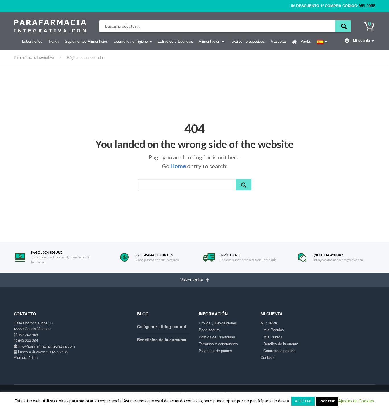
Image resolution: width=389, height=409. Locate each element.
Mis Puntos (272, 337)
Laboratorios (32, 41)
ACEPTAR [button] (303, 401)
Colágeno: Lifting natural (161, 326)
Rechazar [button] (327, 401)
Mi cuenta (361, 40)
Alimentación (209, 41)
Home (178, 166)
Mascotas (279, 41)
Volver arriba (192, 280)
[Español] (322, 43)
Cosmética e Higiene (131, 41)
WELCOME (367, 5)
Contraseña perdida (279, 350)
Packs (305, 41)
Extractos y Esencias (175, 41)
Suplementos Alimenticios (86, 41)
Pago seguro (209, 329)
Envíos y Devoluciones (218, 323)
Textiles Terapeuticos (247, 41)
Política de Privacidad (217, 337)
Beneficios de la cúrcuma (161, 339)
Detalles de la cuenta (280, 343)
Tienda (53, 41)
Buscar (343, 26)
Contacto (268, 357)
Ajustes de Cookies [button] (356, 400)
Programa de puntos (215, 350)
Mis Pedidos (273, 329)
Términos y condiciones (218, 343)
